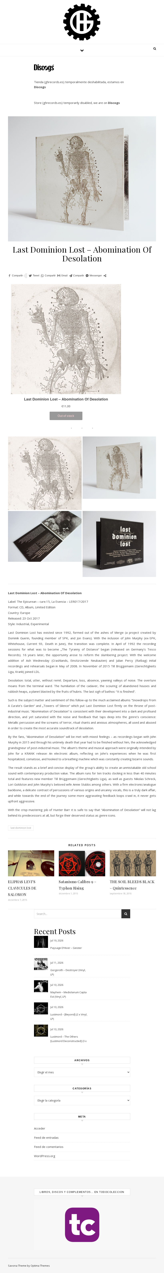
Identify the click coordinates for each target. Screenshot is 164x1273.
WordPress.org (44, 1156)
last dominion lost (21, 828)
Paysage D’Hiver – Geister (66, 948)
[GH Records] (82, 22)
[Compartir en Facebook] (15, 275)
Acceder (39, 1128)
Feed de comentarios (48, 1147)
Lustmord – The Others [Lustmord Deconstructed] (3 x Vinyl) (68, 1039)
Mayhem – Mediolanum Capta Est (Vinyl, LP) (68, 994)
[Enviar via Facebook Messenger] (94, 275)
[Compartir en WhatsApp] (48, 275)
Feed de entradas (46, 1138)
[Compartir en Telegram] (76, 275)
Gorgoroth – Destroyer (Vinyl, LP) (68, 972)
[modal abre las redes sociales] (104, 275)
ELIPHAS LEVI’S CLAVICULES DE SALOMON (22, 888)
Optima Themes (40, 1265)
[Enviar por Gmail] (62, 275)
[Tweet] (34, 275)
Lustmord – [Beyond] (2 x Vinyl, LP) (68, 1017)
